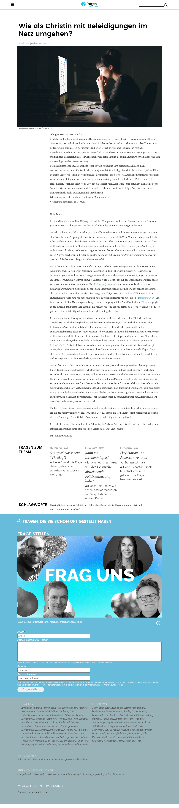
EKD (71, 711)
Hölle (144, 733)
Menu (12, 4)
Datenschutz (54, 786)
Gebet (120, 715)
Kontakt (38, 786)
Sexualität (134, 715)
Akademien (54, 759)
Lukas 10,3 (100, 284)
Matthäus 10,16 (146, 297)
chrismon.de (39, 774)
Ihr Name (21, 666)
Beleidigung (82, 505)
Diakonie (64, 711)
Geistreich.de (72, 759)
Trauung (72, 741)
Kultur (84, 729)
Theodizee (102, 726)
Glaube (127, 711)
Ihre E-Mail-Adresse (26, 674)
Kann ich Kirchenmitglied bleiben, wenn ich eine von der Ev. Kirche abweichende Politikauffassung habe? (101, 467)
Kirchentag (41, 729)
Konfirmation (54, 729)
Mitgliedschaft (37, 737)
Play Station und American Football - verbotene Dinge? (134, 457)
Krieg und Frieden (71, 729)
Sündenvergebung (101, 722)
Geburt (74, 718)
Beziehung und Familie (32, 711)
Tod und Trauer (59, 741)
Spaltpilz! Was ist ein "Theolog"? (65, 455)
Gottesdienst (27, 726)
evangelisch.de (24, 774)
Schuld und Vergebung (32, 741)
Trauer (127, 741)
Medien (62, 733)
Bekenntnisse (47, 707)
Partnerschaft (98, 733)
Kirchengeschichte (69, 726)
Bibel (47, 711)
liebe (141, 726)
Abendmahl (117, 707)
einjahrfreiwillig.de (97, 774)
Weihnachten (109, 741)
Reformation (81, 737)
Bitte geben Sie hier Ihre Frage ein (32, 640)
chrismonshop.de (54, 774)
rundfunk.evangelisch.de (75, 774)
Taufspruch (97, 729)
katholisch (97, 741)
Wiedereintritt (109, 737)
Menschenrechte (76, 733)
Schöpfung (113, 726)
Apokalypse (138, 737)
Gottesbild (124, 729)
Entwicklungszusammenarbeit (36, 715)
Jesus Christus (111, 729)
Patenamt (117, 711)
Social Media (107, 505)
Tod (126, 715)
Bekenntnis (94, 505)
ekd (133, 741)
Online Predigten (40, 759)
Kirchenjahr (123, 722)
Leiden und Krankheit (47, 733)
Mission (25, 737)
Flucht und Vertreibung (46, 718)
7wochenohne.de (116, 774)
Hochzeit (96, 737)
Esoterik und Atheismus (63, 715)
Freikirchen (64, 718)
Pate (139, 741)
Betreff (20, 632)
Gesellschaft (24, 43)
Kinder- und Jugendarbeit (46, 726)
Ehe (106, 715)
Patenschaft (98, 715)
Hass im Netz (56, 505)
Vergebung (107, 718)
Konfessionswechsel (123, 718)
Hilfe (158, 623)
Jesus (113, 722)
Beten (58, 707)
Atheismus (69, 505)
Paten (120, 741)
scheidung (140, 718)
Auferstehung (146, 715)
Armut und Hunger (30, 707)
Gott (132, 722)
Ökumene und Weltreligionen (59, 737)
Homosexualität (124, 737)
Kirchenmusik (28, 729)
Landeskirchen (28, 733)
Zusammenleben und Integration (73, 744)
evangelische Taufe (128, 726)
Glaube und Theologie (69, 722)
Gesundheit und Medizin (45, 722)
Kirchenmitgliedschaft (141, 729)
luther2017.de (23, 759)
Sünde (109, 711)
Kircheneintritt (138, 711)
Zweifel (112, 715)
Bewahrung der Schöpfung (75, 707)
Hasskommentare (124, 505)
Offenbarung (121, 733)
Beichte (110, 733)
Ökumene (96, 718)
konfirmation (98, 711)
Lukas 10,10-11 (58, 345)
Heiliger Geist (134, 733)
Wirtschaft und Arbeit (45, 744)
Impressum (24, 786)
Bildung (55, 711)
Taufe (47, 741)
